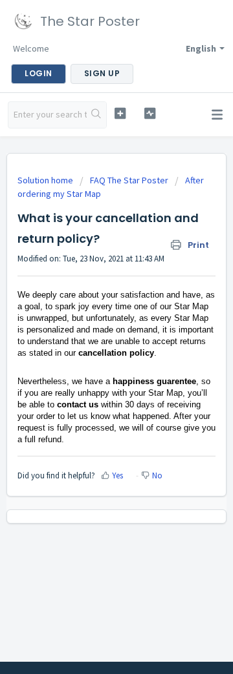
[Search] (96, 115)
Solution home (46, 180)
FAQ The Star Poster (129, 180)
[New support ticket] (120, 113)
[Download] (92, 328)
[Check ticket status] (149, 113)
